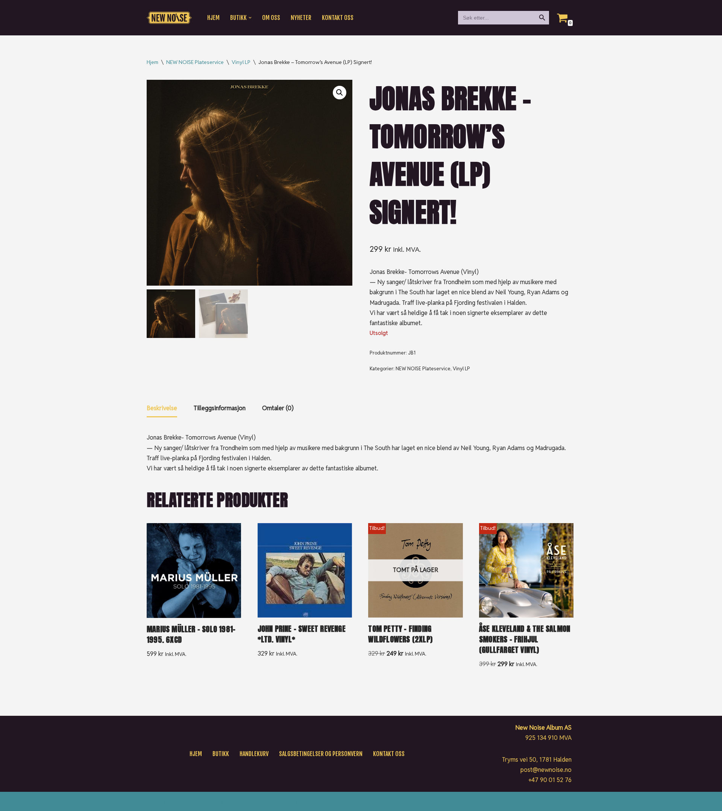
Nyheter (301, 17)
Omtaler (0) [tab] (278, 408)
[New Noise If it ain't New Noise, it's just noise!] (169, 17)
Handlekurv (254, 754)
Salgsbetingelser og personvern (321, 754)
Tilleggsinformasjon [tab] (220, 408)
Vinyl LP (241, 62)
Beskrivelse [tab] (162, 408)
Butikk (220, 754)
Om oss (271, 17)
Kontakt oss (337, 17)
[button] (250, 17)
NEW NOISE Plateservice (195, 62)
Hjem (213, 17)
